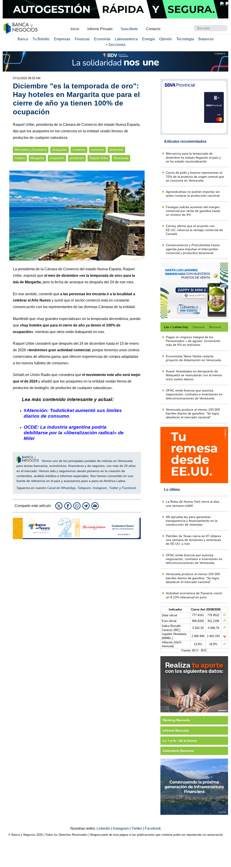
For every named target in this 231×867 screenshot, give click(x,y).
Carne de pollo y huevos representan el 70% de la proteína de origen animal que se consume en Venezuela (195, 176)
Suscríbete (129, 29)
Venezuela (120, 158)
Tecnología (185, 39)
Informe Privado (100, 29)
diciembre (116, 149)
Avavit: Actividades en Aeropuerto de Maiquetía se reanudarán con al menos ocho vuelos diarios (194, 375)
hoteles (20, 158)
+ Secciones (115, 45)
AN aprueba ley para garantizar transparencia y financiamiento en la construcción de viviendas (191, 521)
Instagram (100, 488)
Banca (23, 39)
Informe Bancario (176, 730)
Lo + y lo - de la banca (180, 740)
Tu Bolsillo (40, 39)
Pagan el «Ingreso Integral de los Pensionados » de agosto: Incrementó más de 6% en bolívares (193, 341)
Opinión (165, 39)
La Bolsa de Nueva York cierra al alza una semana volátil (192, 503)
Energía (148, 39)
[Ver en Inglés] (222, 3)
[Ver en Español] (227, 3)
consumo (97, 149)
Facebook (129, 488)
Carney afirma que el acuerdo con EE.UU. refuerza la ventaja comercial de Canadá (194, 230)
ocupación (57, 158)
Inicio (75, 29)
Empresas (62, 39)
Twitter (113, 488)
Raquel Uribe (98, 158)
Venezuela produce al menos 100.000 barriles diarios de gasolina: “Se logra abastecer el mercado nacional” (193, 413)
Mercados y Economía (31, 149)
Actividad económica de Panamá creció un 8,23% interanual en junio (194, 595)
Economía (102, 39)
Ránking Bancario (176, 720)
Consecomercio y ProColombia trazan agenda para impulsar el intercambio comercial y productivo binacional (193, 249)
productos (77, 158)
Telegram (84, 488)
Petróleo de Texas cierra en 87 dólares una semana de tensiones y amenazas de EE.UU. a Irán (193, 540)
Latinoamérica (126, 39)
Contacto (153, 29)
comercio (78, 149)
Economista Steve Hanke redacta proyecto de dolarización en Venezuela (193, 358)
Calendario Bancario (178, 750)
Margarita (37, 158)
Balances (206, 39)
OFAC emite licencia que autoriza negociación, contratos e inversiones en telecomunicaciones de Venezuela (194, 394)
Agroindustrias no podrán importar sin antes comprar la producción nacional (193, 193)
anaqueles (59, 149)
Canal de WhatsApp (61, 488)
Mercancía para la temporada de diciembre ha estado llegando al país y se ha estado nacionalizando (193, 157)
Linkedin (104, 828)
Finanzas (82, 39)
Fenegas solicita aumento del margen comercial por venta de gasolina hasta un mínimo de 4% (193, 211)
